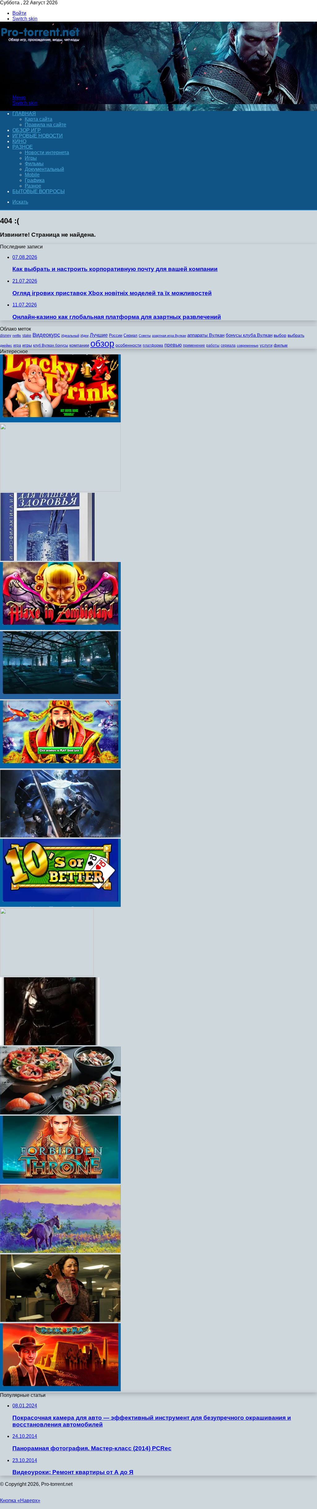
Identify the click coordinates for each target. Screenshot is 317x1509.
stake (26, 335)
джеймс (6, 345)
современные (247, 345)
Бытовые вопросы (38, 191)
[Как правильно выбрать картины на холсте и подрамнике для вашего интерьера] (60, 1251)
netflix (16, 335)
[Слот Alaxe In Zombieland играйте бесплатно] (60, 628)
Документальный (44, 169)
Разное (22, 147)
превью (173, 345)
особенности (128, 345)
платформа (153, 345)
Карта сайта (38, 119)
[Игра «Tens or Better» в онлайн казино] (60, 905)
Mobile (32, 174)
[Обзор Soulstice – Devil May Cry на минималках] (60, 836)
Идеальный (70, 335)
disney (5, 335)
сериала (228, 345)
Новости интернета (47, 152)
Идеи (84, 335)
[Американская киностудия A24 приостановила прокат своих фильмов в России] (60, 1320)
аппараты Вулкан (205, 335)
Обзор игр (26, 130)
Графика (35, 180)
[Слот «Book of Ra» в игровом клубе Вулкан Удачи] (60, 1389)
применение (194, 345)
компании (79, 345)
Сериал (130, 335)
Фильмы (34, 163)
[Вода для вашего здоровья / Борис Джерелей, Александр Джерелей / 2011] (47, 559)
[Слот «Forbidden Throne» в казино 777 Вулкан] (60, 1182)
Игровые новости (37, 135)
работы (212, 345)
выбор (280, 335)
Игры (31, 158)
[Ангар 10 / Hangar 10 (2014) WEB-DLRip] (47, 974)
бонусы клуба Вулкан (249, 335)
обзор (102, 343)
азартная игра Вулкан (169, 335)
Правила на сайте (45, 124)
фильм (281, 345)
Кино (19, 141)
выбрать (296, 335)
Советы (145, 335)
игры (27, 345)
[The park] (60, 697)
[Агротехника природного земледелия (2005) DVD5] (60, 489)
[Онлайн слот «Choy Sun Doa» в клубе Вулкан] (60, 766)
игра (17, 345)
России (115, 335)
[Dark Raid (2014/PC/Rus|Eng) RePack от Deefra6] (49, 1043)
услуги (266, 345)
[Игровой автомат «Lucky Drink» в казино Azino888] (60, 420)
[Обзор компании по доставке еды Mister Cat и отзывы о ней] (60, 1112)
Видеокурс (46, 335)
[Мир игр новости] (41, 87)
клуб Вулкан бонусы (50, 345)
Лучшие (99, 335)
